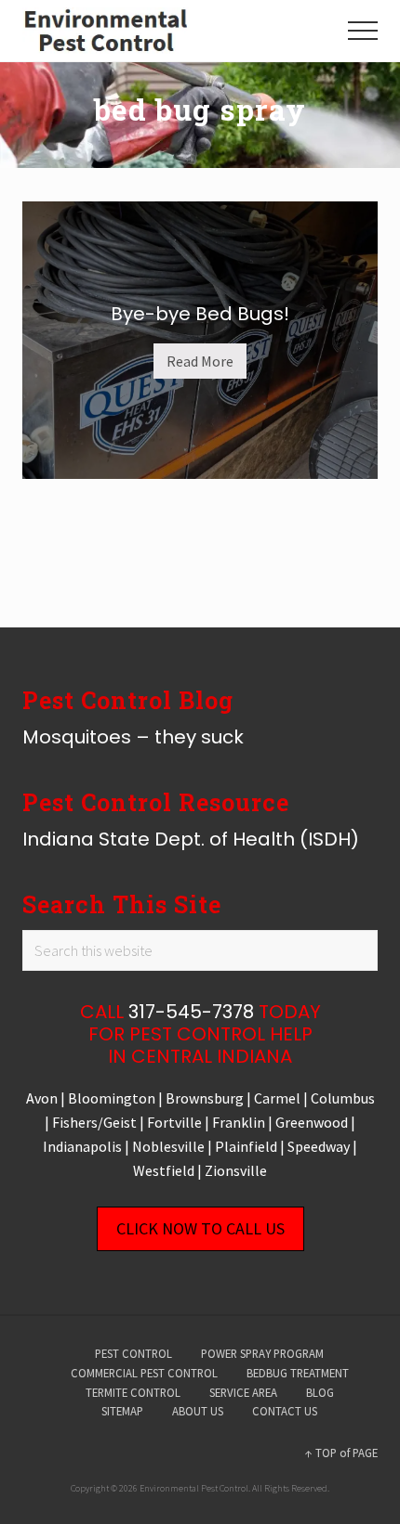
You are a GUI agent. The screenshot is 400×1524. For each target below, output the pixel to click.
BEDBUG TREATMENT (298, 1372)
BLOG (320, 1392)
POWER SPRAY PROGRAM (262, 1353)
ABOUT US (197, 1410)
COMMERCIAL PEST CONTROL (144, 1372)
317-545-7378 (191, 1012)
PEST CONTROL (133, 1353)
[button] (363, 30)
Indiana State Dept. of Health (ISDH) (190, 839)
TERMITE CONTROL (133, 1392)
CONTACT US (284, 1410)
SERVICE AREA (243, 1392)
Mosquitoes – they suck (133, 737)
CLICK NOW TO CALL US (200, 1228)
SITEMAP (122, 1410)
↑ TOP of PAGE (341, 1452)
